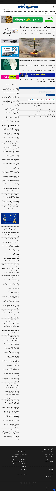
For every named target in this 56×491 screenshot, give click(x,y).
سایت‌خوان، (50, 88)
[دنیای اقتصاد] (28, 7)
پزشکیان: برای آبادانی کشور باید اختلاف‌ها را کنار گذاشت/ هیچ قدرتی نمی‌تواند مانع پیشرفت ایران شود (10, 279)
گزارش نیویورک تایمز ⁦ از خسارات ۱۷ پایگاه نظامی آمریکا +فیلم (43, 114)
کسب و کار (43, 13)
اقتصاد (46, 11)
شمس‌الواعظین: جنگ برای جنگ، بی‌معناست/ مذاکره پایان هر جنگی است (10, 408)
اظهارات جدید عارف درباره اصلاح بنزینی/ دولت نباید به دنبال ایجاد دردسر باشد (11, 412)
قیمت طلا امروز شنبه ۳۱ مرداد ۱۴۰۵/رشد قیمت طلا (11, 261)
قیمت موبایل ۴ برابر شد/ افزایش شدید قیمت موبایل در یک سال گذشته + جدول (11, 134)
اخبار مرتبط (37, 106)
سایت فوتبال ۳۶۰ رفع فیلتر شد (13, 365)
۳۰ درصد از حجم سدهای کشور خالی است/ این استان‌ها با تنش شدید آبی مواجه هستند (10, 384)
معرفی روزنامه (23, 469)
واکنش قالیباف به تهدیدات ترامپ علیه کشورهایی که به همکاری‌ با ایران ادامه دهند (10, 320)
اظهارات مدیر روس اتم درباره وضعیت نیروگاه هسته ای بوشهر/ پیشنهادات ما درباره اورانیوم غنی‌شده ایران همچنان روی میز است (10, 274)
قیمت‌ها (4, 11)
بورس (35, 11)
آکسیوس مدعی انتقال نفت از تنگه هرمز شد (10, 232)
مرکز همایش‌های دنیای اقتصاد (20, 454)
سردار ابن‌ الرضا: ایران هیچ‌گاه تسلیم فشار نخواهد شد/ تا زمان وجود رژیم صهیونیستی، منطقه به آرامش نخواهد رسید (10, 302)
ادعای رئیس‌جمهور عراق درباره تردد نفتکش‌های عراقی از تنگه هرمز (12, 156)
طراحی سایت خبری (50, 489)
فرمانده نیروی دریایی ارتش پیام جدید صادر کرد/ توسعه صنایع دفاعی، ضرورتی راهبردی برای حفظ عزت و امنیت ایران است (10, 296)
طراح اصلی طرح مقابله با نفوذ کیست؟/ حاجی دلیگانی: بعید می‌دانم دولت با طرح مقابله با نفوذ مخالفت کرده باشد (11, 196)
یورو (43, 2)
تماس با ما (51, 469)
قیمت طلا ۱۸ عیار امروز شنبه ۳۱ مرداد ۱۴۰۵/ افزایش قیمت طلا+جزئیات (10, 265)
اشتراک (52, 474)
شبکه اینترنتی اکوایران (49, 456)
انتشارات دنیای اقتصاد (22, 452)
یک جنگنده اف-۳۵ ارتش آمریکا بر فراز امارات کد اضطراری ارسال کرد (10, 144)
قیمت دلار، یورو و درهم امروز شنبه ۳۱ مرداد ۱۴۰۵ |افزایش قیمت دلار (10, 249)
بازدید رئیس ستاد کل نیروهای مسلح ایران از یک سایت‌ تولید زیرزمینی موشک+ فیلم (10, 187)
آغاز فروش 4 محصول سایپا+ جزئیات (12, 376)
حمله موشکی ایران (50, 95)
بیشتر (38, 13)
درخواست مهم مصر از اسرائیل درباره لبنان (11, 242)
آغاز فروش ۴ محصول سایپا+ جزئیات (12, 141)
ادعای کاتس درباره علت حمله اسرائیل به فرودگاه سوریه (11, 253)
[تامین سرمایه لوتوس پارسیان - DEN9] (10, 64)
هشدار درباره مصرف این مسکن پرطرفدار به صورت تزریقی (10, 160)
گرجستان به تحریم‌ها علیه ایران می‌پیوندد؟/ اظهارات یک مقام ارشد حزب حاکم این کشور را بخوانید (10, 380)
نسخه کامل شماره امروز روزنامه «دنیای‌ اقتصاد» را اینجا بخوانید (7, 32)
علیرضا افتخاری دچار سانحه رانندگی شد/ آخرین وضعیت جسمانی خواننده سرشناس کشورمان (11, 284)
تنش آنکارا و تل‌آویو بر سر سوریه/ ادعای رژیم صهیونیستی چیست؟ (10, 421)
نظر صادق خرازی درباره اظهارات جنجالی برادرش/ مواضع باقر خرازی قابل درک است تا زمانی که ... (10, 438)
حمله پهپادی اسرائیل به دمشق (13, 314)
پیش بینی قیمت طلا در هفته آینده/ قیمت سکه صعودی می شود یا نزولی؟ (11, 116)
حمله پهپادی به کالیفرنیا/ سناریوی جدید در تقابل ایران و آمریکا (10, 120)
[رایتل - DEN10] (10, 77)
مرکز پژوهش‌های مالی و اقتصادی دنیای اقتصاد (17, 459)
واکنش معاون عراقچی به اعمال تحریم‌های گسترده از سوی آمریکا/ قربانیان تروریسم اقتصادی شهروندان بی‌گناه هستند (11, 393)
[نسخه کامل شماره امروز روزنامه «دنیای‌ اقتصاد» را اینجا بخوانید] (15, 30)
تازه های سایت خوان (10, 229)
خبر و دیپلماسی (52, 11)
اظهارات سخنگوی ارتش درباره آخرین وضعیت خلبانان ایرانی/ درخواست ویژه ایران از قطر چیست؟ (10, 172)
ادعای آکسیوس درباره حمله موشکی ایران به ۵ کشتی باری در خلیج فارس (41, 116)
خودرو (15, 11)
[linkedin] (45, 92)
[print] (40, 92)
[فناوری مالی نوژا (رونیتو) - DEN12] (10, 218)
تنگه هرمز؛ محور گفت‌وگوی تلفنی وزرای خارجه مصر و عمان (11, 291)
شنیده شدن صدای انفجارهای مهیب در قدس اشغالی (45, 111)
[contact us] (23, 483)
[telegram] (43, 92)
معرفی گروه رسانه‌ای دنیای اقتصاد (46, 452)
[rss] (28, 483)
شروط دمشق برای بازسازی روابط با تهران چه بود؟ (10, 138)
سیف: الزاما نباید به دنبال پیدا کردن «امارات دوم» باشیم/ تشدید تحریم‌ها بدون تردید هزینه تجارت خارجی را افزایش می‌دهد (10, 325)
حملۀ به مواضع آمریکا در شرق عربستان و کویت (46, 109)
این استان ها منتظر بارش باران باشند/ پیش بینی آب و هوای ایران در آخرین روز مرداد (10, 148)
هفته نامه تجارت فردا (49, 459)
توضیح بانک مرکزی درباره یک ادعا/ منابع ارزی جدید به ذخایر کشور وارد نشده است (11, 333)
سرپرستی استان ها (49, 476)
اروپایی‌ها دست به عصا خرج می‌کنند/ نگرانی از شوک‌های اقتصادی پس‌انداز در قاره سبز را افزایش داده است (10, 362)
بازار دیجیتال (20, 11)
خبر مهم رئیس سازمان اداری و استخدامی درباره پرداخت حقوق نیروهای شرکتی (11, 397)
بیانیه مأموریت (23, 472)
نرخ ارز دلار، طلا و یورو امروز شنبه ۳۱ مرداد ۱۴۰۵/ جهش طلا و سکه (10, 246)
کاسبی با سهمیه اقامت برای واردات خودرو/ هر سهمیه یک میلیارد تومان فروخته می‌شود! (10, 329)
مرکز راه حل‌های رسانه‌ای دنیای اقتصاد (19, 461)
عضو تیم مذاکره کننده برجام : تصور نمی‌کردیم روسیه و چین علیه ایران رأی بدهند (10, 96)
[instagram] (36, 483)
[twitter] (48, 92)
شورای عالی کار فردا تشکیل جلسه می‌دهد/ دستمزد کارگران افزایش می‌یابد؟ (11, 177)
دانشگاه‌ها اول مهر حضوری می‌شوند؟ (11, 373)
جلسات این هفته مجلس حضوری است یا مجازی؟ (11, 388)
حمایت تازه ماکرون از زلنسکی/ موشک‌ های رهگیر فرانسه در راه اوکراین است (10, 235)
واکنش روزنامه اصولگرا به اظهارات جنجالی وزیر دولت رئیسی (11, 164)
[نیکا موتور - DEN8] (10, 41)
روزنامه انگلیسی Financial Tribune (19, 464)
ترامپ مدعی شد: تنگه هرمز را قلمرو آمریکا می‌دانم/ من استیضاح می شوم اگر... (11, 152)
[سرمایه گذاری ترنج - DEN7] (28, 19)
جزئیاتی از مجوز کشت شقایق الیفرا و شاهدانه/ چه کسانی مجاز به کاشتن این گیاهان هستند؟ (11, 417)
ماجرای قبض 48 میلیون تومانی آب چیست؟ (10, 340)
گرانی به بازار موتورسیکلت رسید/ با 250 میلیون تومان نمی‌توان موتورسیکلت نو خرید (11, 369)
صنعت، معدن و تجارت (28, 11)
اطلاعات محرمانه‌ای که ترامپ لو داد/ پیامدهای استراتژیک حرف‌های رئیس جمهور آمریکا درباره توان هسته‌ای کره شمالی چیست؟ (10, 403)
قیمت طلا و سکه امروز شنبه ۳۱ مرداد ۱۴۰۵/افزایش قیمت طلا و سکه (10, 269)
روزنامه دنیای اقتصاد (49, 454)
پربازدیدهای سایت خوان (10, 85)
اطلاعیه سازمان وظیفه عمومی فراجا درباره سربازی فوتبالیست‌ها (11, 344)
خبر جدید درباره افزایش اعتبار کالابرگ (12, 317)
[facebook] (50, 92)
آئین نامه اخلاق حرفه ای (21, 474)
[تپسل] (20, 73)
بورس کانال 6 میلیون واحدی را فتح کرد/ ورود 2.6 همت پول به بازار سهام (11, 347)
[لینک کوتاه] (53, 92)
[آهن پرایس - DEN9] (10, 51)
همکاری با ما (50, 479)
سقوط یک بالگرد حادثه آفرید (13, 288)
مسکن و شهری (41, 11)
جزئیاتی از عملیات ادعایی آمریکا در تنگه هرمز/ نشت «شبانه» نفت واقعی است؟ (11, 207)
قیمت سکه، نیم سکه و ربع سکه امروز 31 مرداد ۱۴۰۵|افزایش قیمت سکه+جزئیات (11, 257)
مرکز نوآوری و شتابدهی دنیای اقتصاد (19, 456)
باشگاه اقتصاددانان (10, 11)
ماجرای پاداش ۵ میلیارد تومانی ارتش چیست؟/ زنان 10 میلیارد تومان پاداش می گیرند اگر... (11, 426)
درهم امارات (30, 2)
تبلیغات (51, 472)
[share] (25, 483)
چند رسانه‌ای (49, 13)
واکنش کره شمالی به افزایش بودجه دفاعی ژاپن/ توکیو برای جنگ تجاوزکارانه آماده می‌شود (11, 307)
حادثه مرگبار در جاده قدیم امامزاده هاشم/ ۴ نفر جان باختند (10, 168)
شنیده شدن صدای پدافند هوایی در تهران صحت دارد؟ (11, 191)
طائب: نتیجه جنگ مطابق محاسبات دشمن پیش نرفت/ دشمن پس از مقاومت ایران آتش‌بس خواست (11, 352)
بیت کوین (16, 2)
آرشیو (54, 13)
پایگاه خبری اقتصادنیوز (49, 461)
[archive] (20, 483)
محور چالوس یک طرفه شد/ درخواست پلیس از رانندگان (10, 239)
